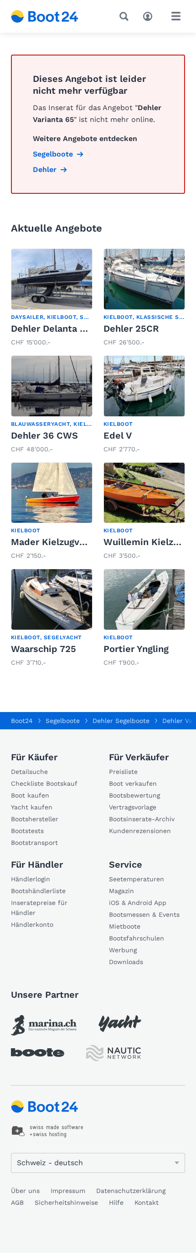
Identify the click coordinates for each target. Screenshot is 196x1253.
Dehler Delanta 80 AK (58, 328)
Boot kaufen (30, 795)
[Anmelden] (150, 15)
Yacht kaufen (31, 807)
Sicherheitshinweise (66, 1202)
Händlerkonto (32, 924)
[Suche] (126, 16)
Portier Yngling (136, 648)
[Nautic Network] (113, 1053)
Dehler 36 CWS (44, 435)
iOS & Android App (137, 902)
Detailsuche (29, 771)
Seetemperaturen (136, 879)
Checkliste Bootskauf (44, 783)
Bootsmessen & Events (144, 914)
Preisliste (123, 771)
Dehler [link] (45, 169)
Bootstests (27, 830)
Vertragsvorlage (132, 807)
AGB (17, 1202)
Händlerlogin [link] (30, 879)
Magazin (121, 890)
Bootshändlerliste (38, 890)
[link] (52, 298)
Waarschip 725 (43, 648)
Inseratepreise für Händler (39, 907)
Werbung (123, 950)
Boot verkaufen (133, 783)
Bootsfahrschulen (136, 938)
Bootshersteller (34, 819)
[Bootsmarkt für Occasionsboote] (44, 16)
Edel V (117, 435)
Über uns (25, 1190)
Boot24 (22, 720)
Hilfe (116, 1202)
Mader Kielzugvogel (54, 541)
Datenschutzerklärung (130, 1190)
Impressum (68, 1190)
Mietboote (124, 926)
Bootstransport (34, 842)
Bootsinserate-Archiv (142, 819)
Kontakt (146, 1202)
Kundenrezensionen (140, 830)
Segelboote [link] (53, 154)
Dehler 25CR (131, 328)
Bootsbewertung (134, 795)
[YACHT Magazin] (119, 1023)
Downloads (126, 961)
